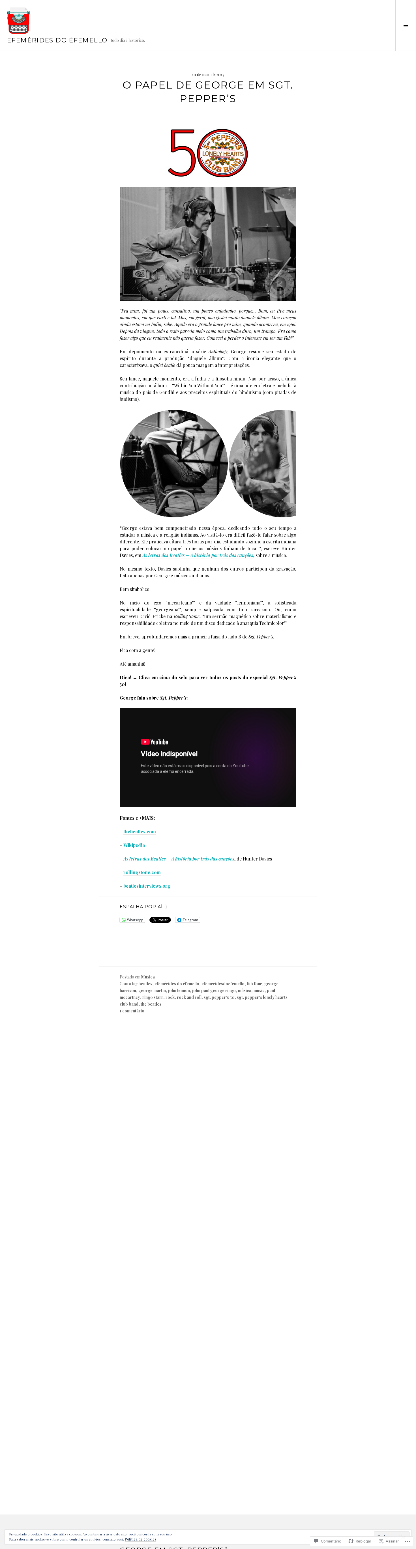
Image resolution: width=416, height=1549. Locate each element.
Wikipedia (134, 845)
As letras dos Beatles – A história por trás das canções (197, 555)
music (259, 990)
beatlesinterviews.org (146, 886)
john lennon (179, 990)
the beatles (151, 1004)
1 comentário (132, 1011)
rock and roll (189, 997)
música (244, 990)
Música (148, 977)
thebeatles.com (139, 831)
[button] (174, 463)
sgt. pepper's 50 (219, 997)
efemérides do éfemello (57, 40)
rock (170, 997)
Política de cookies (140, 1539)
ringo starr (152, 997)
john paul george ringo (214, 990)
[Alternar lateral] (405, 25)
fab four (254, 983)
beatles (145, 983)
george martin (152, 990)
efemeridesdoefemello (223, 983)
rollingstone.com (142, 872)
